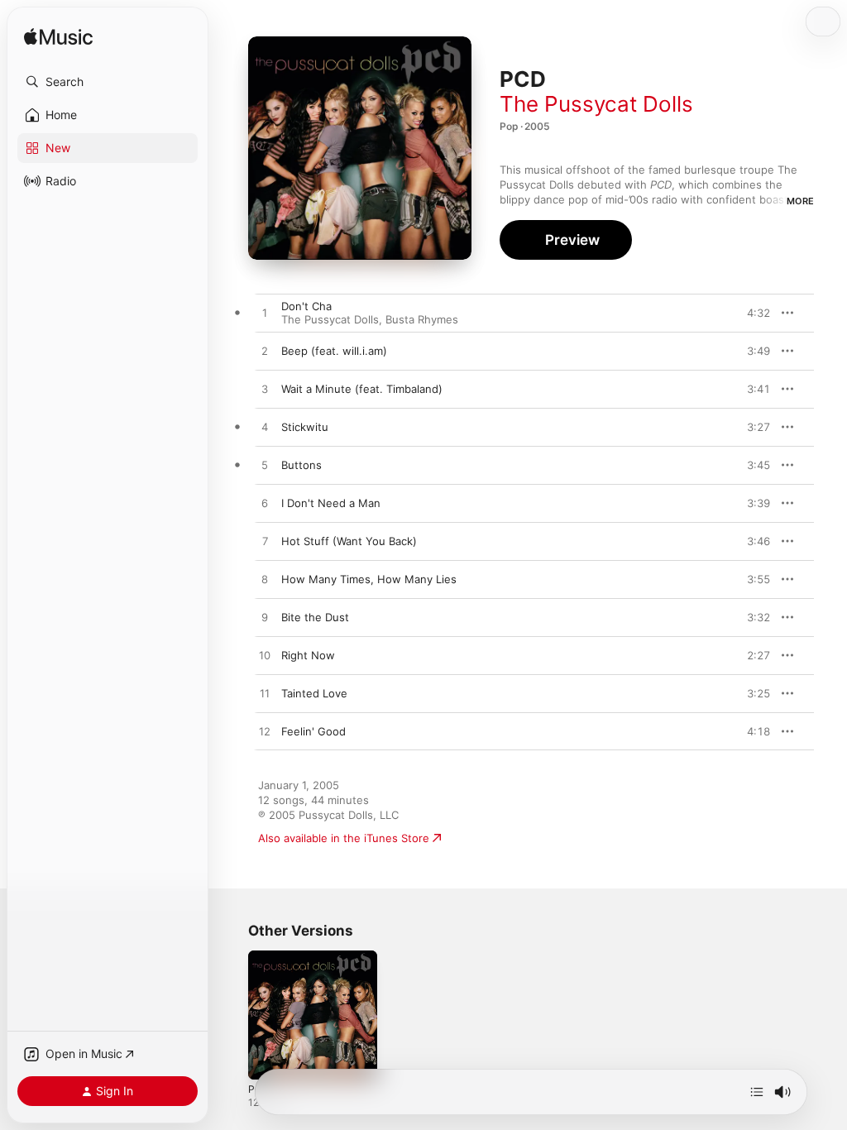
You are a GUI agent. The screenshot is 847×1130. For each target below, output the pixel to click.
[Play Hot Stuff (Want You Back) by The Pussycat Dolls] (264, 541)
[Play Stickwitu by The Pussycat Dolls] (264, 427)
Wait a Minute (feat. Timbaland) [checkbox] (362, 388)
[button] (107, 82)
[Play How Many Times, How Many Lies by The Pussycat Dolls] (264, 579)
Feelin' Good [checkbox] (313, 731)
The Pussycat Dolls (596, 104)
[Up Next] (757, 1092)
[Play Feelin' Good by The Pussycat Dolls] (264, 732)
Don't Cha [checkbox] (306, 306)
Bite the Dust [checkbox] (315, 617)
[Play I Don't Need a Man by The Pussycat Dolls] (264, 503)
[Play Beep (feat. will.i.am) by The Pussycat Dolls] (264, 351)
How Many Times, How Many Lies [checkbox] (369, 579)
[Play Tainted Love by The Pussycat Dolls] (264, 694)
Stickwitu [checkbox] (304, 426)
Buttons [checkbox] (301, 465)
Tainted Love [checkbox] (314, 693)
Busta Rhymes (421, 319)
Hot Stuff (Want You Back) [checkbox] (349, 541)
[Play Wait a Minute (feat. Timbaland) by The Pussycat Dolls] (264, 389)
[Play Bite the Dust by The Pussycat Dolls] (264, 617)
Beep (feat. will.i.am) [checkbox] (334, 350)
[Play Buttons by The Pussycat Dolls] (264, 465)
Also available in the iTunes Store (343, 838)
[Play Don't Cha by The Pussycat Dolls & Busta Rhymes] (264, 313)
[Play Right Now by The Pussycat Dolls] (264, 656)
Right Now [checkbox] (308, 655)
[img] (58, 37)
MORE (800, 201)
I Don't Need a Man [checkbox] (330, 503)
